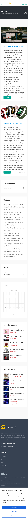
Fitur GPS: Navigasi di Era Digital (14, 46)
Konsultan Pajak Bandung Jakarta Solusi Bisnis (14, 229)
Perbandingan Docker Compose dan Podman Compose (13, 245)
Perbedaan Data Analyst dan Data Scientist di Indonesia (12, 250)
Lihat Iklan (3, 465)
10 (5, 302)
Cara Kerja (3, 456)
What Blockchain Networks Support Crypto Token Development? (17, 381)
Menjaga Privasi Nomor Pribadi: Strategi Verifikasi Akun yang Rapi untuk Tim (14, 207)
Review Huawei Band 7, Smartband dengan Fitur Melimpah (14, 123)
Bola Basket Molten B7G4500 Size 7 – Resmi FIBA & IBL (17, 343)
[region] (14, 503)
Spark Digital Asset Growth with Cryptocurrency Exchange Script (17, 399)
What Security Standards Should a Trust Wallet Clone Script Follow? (17, 387)
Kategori (5, 272)
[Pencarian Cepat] (25, 12)
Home (2, 13)
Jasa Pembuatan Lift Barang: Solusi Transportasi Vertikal (12, 213)
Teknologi (22, 97)
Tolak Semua (14, 516)
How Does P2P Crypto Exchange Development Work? (17, 393)
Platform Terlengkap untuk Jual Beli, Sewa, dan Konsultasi (13, 239)
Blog (2, 462)
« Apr (13, 314)
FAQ (2, 459)
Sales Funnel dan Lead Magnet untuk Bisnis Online (13, 255)
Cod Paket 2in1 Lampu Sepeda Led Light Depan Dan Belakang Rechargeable (17, 336)
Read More (7, 97)
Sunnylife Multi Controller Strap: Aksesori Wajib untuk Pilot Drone (17, 349)
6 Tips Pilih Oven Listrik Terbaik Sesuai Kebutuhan (13, 224)
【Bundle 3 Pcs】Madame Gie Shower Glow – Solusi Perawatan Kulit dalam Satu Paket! (17, 330)
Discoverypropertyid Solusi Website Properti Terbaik (12, 234)
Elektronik (22, 172)
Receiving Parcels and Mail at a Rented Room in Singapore (13, 219)
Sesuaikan (14, 511)
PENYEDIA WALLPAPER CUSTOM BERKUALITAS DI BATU (17, 374)
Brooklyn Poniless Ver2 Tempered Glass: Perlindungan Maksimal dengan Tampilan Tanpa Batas (17, 355)
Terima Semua (14, 507)
